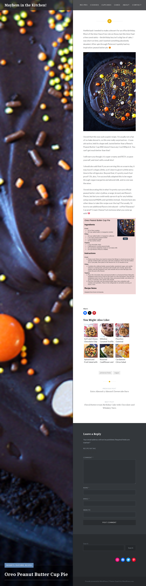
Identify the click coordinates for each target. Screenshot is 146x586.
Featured (20, 565)
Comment (88, 457)
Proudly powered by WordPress (96, 581)
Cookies (94, 5)
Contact (136, 5)
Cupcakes (106, 5)
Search (85, 544)
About (126, 5)
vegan (116, 373)
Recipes (83, 5)
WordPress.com (128, 581)
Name (86, 488)
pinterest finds (105, 373)
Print (125, 238)
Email (86, 499)
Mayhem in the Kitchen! (26, 5)
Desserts (10, 565)
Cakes (117, 5)
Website (87, 510)
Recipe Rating (89, 448)
